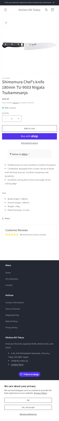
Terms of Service (12, 309)
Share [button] (7, 218)
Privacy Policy (40, 393)
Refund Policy (11, 321)
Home (8, 272)
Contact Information (14, 302)
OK (28, 400)
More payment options (29, 143)
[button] (5, 10)
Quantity (5, 113)
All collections (11, 279)
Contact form (17, 364)
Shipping (15, 103)
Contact (8, 285)
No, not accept (28, 407)
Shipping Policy (12, 315)
